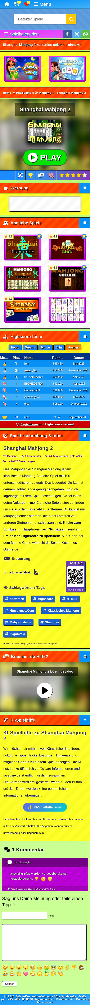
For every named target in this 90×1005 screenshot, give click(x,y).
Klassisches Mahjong (63, 610)
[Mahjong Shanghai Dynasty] (23, 279)
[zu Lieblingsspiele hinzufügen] (51, 175)
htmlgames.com (21, 610)
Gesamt (73, 347)
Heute (15, 347)
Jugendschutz (44, 999)
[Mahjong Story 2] (68, 69)
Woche (30, 347)
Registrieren (29, 424)
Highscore (45, 599)
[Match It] (68, 310)
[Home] (7, 4)
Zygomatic (17, 634)
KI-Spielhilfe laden (48, 807)
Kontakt (81, 999)
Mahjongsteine (20, 622)
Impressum (45, 1002)
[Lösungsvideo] (41, 175)
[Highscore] (30, 175)
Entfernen (16, 599)
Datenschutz (65, 999)
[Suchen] (71, 19)
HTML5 (71, 599)
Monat (45, 347)
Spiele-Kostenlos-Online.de (34, 996)
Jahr (59, 347)
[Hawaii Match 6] (23, 69)
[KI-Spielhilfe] (20, 175)
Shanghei (51, 622)
